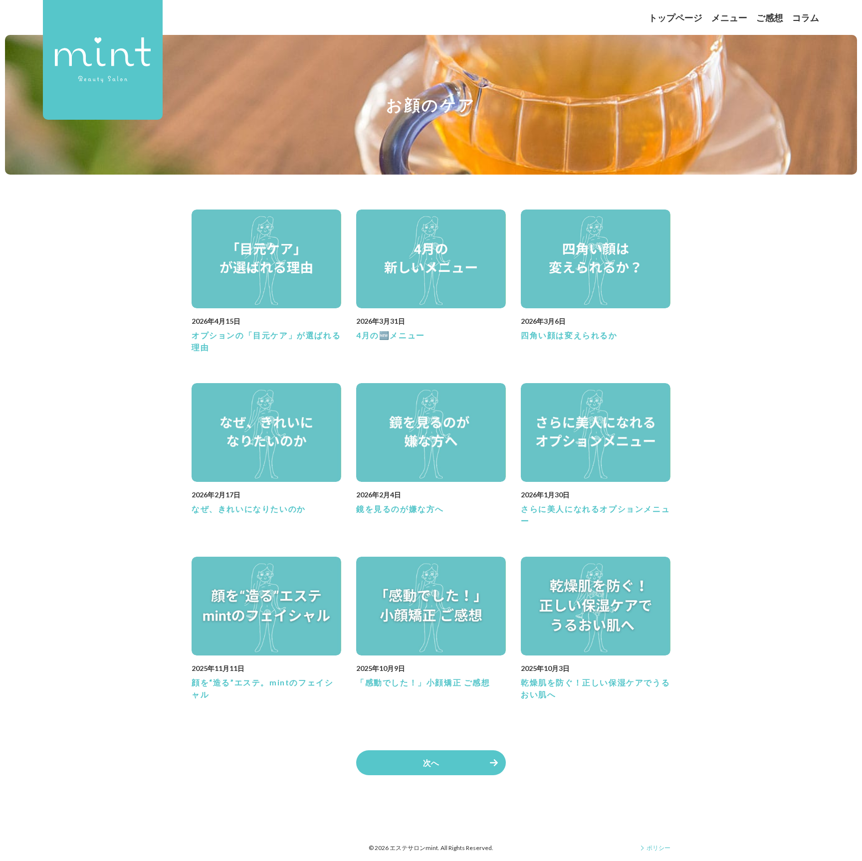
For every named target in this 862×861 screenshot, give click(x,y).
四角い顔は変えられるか (569, 335)
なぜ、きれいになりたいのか (249, 508)
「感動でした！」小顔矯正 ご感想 (423, 682)
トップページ (675, 17)
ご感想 (769, 17)
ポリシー (658, 848)
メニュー (729, 17)
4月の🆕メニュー (390, 335)
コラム (805, 17)
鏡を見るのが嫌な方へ (400, 508)
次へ (431, 762)
